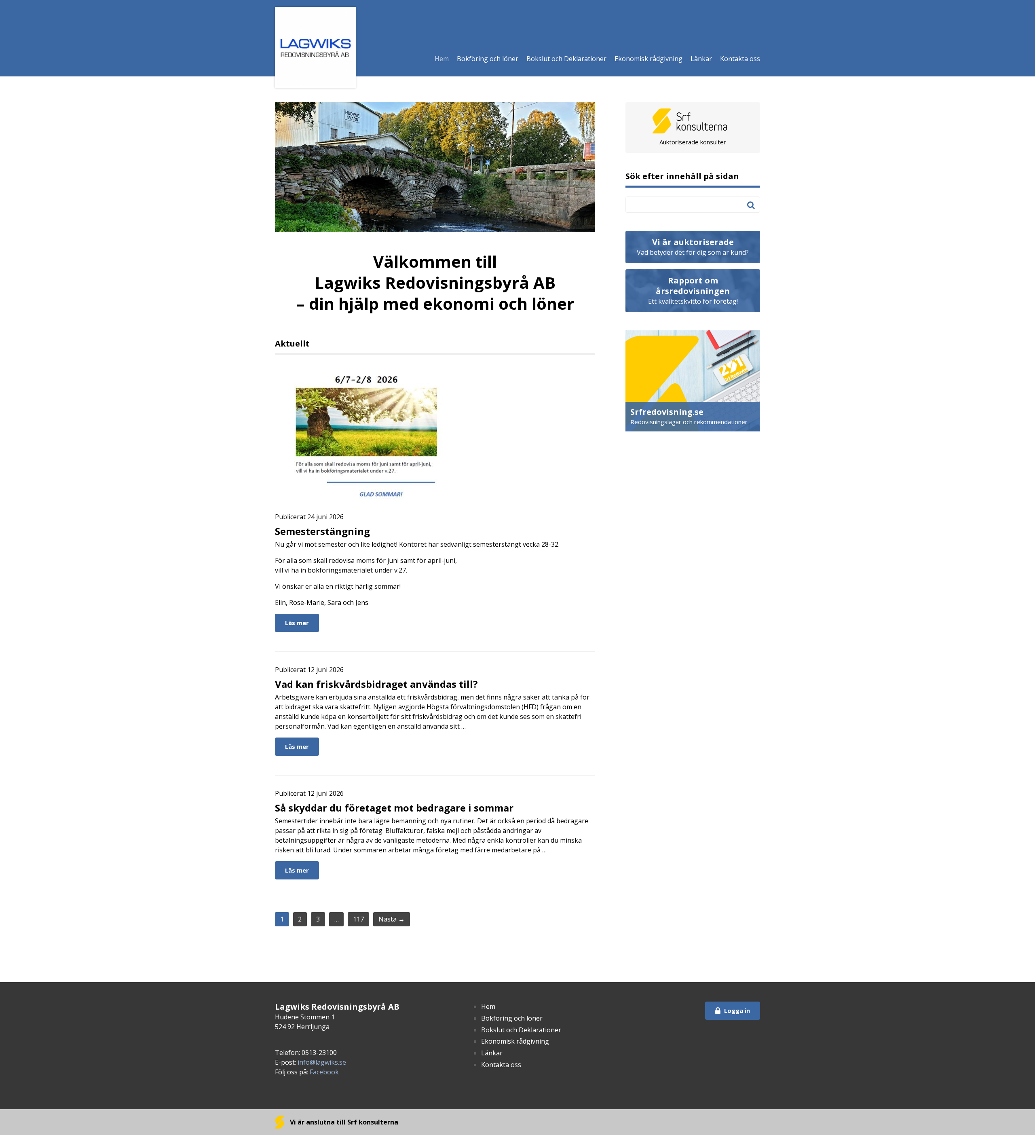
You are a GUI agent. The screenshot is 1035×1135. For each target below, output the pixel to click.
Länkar (701, 58)
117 (358, 919)
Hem (442, 58)
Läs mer (297, 623)
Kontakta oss (740, 58)
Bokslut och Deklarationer (566, 58)
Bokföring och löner (487, 58)
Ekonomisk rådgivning (648, 58)
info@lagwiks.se (322, 1062)
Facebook (324, 1071)
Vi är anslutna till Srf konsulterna (343, 1122)
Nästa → (391, 919)
